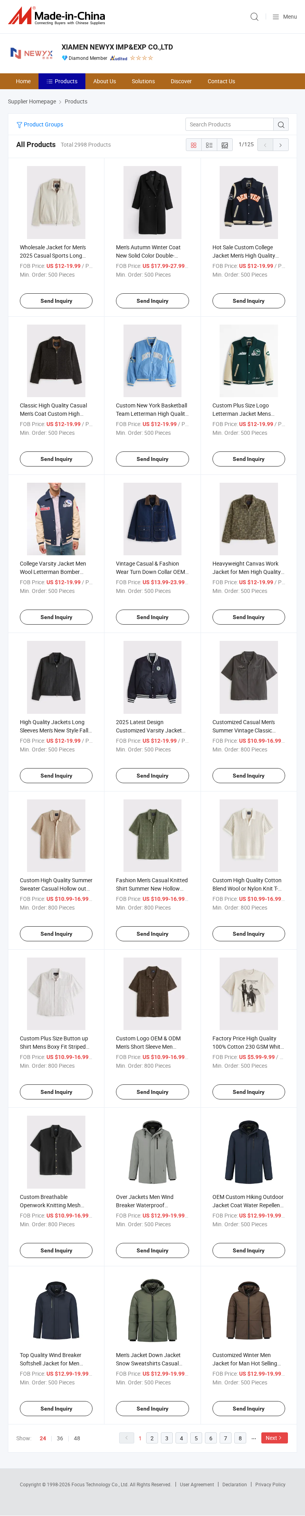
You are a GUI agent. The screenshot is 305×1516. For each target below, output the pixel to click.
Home (23, 81)
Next (271, 1437)
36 (60, 1438)
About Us (104, 81)
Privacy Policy (270, 1484)
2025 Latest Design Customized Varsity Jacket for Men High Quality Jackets (151, 730)
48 (77, 1438)
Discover (181, 81)
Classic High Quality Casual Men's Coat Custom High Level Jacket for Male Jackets (56, 413)
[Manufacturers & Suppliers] (58, 15)
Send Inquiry (56, 301)
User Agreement (197, 1484)
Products (66, 81)
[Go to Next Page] (280, 145)
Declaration (234, 1484)
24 (43, 1438)
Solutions (143, 81)
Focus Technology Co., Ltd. (100, 1484)
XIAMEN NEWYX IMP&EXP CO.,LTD (117, 47)
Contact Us (221, 81)
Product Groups (43, 124)
